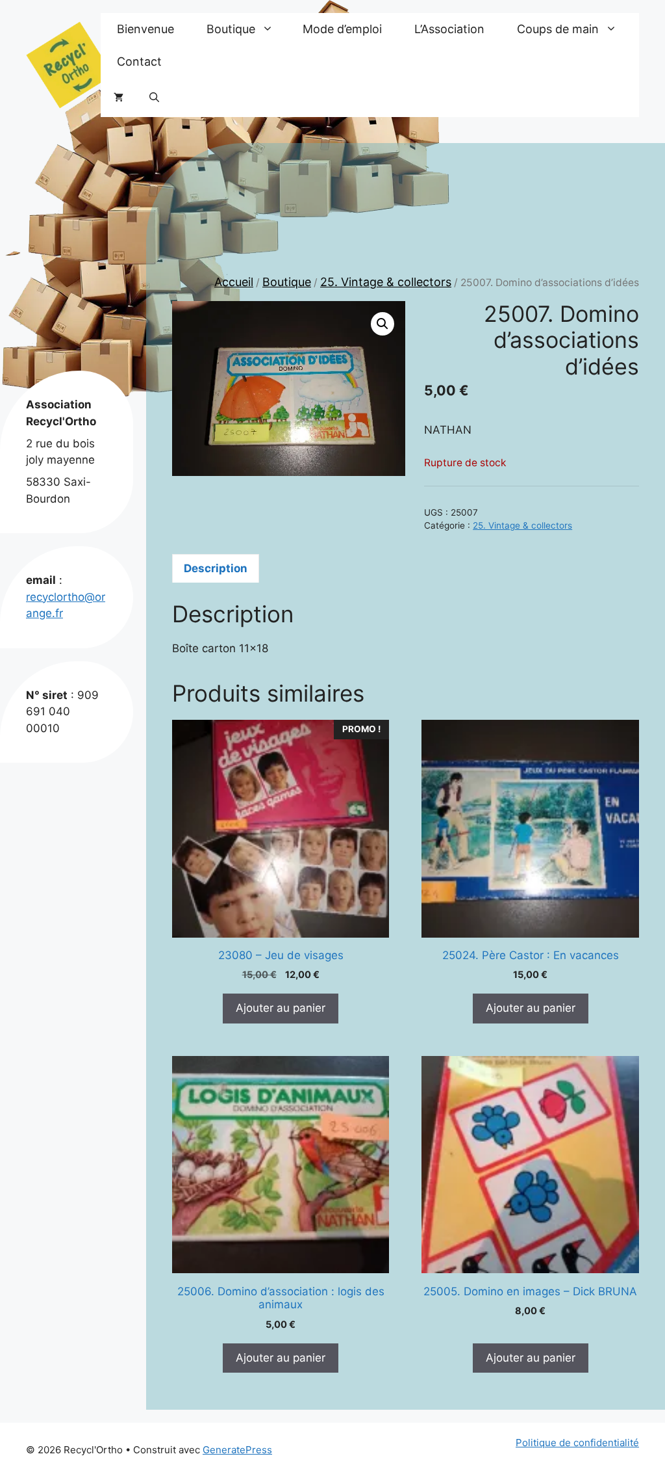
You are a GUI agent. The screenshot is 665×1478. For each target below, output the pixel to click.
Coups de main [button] (558, 29)
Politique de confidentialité (577, 1442)
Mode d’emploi (342, 29)
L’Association (449, 29)
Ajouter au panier (280, 1007)
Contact (139, 61)
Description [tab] (215, 568)
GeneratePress (237, 1450)
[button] (154, 97)
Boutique (286, 282)
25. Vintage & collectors (385, 282)
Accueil (233, 282)
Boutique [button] (231, 29)
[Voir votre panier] (118, 97)
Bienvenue (145, 29)
